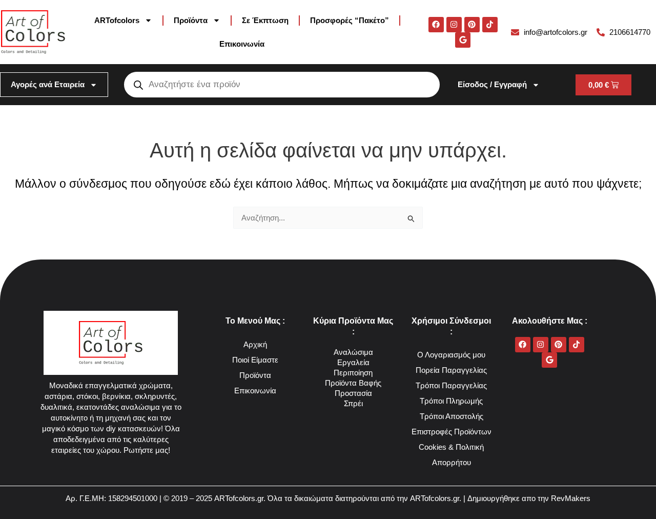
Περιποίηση (353, 372)
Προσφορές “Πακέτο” (349, 20)
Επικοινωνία (241, 43)
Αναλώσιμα (353, 352)
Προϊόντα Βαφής (353, 382)
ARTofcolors (116, 20)
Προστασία (353, 393)
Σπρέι (353, 403)
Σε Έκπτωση (265, 20)
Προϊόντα (191, 20)
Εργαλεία (353, 362)
